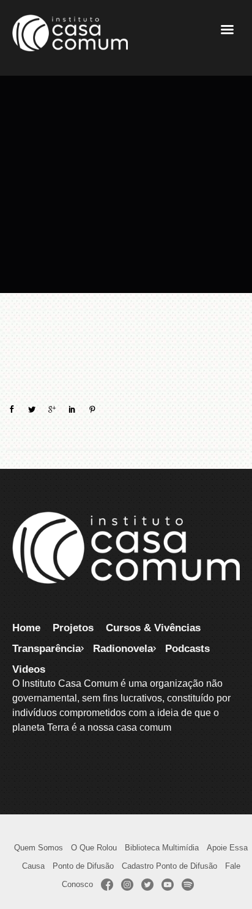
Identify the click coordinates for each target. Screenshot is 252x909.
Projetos (73, 627)
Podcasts (187, 648)
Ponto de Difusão (83, 866)
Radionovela (123, 648)
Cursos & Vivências (153, 627)
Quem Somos (38, 847)
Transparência (46, 648)
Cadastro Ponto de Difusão (169, 866)
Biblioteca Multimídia (162, 847)
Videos (28, 669)
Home (26, 627)
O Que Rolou (94, 847)
